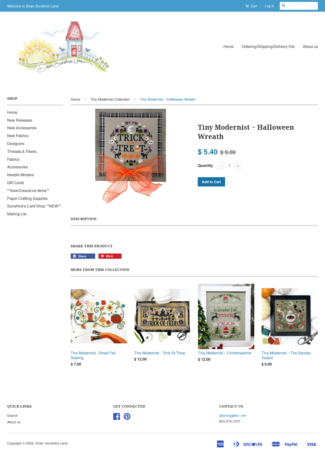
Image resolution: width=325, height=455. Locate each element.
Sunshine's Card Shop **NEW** (34, 206)
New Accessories (22, 127)
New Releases (19, 120)
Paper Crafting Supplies (27, 198)
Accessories (17, 167)
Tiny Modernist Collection (110, 99)
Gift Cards (15, 182)
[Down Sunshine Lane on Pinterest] (127, 417)
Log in (269, 5)
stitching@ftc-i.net (232, 415)
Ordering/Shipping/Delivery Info (268, 46)
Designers (16, 143)
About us (310, 46)
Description (84, 219)
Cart (253, 6)
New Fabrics (17, 135)
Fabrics (13, 159)
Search (12, 415)
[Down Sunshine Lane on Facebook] (116, 417)
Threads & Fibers (21, 151)
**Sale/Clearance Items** (28, 190)
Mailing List (16, 214)
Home (228, 46)
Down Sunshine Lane (51, 443)
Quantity (205, 165)
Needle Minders (20, 174)
